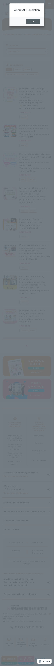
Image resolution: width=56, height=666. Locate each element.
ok (33, 21)
